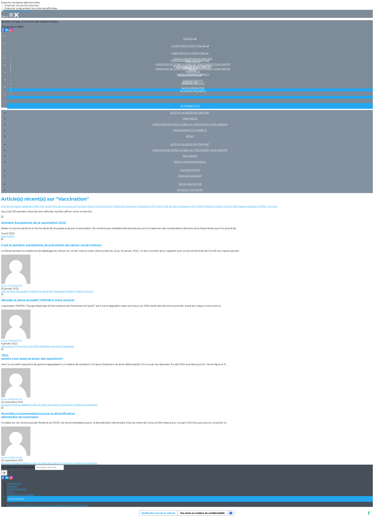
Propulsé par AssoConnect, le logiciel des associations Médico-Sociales (47, 505)
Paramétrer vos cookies (20, 494)
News (190, 136)
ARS (235, 206)
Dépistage (184, 206)
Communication (104, 206)
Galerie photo (193, 80)
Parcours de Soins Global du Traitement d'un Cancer (192, 64)
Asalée (242, 206)
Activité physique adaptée (16, 206)
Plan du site (14, 483)
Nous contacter (192, 88)
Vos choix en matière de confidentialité (202, 513)
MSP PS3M (197, 206)
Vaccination (7, 236)
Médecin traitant (214, 206)
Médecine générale (125, 206)
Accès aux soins (63, 206)
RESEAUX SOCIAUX (189, 176)
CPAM (36, 206)
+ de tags (271, 206)
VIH (42, 206)
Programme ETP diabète (190, 130)
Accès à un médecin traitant (193, 58)
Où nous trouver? (193, 91)
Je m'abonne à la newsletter (18, 467)
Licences (12, 486)
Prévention (143, 206)
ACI (75, 206)
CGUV (10, 492)
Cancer (228, 206)
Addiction (252, 206)
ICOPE (262, 206)
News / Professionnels (190, 162)
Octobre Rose (85, 206)
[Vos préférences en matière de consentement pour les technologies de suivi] (369, 513)
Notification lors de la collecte (158, 513)
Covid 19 (49, 206)
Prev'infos (193, 71)
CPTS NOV (156, 206)
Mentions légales (17, 489)
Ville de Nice (170, 206)
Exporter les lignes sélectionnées (20, 2)
